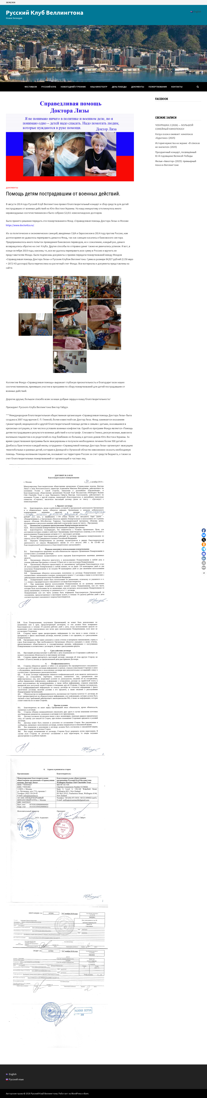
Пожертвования (158, 86)
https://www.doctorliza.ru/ (20, 225)
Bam (86, 1093)
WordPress (76, 1093)
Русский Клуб (48, 86)
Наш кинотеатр (98, 86)
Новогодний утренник (73, 86)
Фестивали (31, 86)
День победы (119, 86)
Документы (137, 86)
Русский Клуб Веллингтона (44, 12)
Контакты (176, 86)
